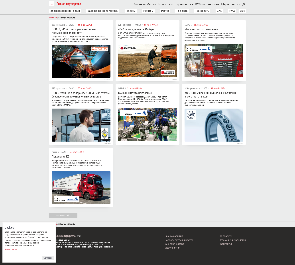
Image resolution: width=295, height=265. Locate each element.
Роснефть (182, 10)
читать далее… (12, 249)
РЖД (232, 10)
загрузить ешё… (63, 215)
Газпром (131, 10)
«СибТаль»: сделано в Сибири (136, 29)
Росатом (148, 10)
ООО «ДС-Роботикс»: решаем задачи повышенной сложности (74, 31)
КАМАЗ (71, 24)
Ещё (242, 10)
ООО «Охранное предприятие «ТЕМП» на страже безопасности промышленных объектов (81, 94)
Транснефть (202, 10)
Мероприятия (230, 4)
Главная (53, 18)
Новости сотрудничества (175, 4)
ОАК (219, 10)
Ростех (165, 10)
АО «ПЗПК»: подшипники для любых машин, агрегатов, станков (211, 94)
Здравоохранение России (65, 10)
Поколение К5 (60, 156)
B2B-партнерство (207, 4)
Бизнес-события (145, 4)
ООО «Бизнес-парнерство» (63, 236)
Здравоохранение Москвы (103, 10)
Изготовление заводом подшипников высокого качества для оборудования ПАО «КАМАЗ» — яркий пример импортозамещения (211, 102)
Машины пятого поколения (201, 29)
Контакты (226, 243)
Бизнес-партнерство (69, 3)
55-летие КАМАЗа (85, 24)
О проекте (226, 236)
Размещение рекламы (233, 240)
